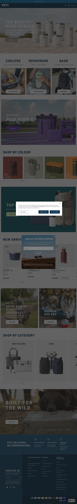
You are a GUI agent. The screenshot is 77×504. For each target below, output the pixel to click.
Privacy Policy (35, 206)
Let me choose (23, 211)
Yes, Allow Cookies (55, 211)
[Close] (60, 203)
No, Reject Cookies (43, 211)
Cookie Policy (41, 206)
